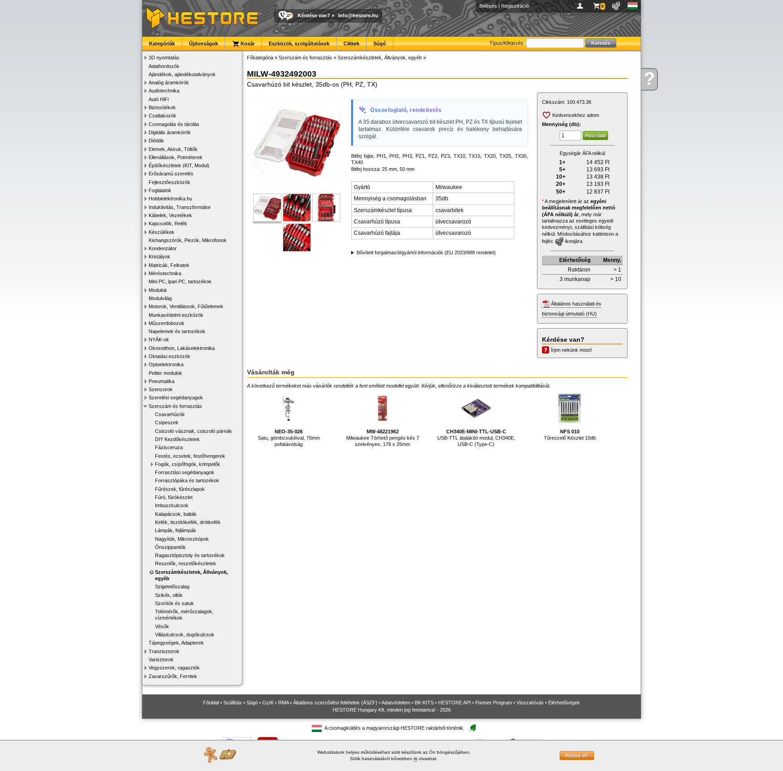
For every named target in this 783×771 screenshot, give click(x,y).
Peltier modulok (165, 373)
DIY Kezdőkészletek (177, 439)
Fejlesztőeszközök (169, 182)
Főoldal (211, 702)
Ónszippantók (170, 547)
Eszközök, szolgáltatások (299, 43)
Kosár (247, 43)
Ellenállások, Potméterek (176, 157)
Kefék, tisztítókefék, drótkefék (188, 522)
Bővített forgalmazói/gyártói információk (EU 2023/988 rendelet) (426, 252)
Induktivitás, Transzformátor (180, 207)
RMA (283, 702)
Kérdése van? (314, 15)
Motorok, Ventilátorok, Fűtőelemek (186, 306)
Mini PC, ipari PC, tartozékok (180, 281)
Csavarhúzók (170, 414)
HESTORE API (454, 702)
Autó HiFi (159, 99)
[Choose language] (633, 6)
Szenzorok (161, 389)
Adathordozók (164, 66)
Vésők (162, 626)
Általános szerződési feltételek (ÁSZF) (335, 702)
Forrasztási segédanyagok (184, 472)
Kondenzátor (163, 248)
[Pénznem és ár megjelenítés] (616, 6)
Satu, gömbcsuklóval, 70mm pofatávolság (289, 438)
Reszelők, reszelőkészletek (185, 563)
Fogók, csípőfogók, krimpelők (187, 464)
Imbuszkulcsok (171, 505)
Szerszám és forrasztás (175, 406)
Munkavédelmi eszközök (176, 315)
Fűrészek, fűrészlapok (180, 489)
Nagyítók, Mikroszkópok (182, 539)
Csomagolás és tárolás (174, 124)
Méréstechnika (165, 273)
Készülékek (161, 232)
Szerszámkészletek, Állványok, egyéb (191, 575)
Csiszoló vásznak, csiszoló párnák (193, 431)
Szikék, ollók (169, 595)
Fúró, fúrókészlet (174, 497)
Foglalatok (160, 190)
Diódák (156, 140)
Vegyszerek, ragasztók (174, 667)
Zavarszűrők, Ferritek (173, 676)
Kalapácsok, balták (176, 514)
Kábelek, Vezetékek (170, 215)
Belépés (488, 6)
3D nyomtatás (164, 57)
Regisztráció (515, 6)
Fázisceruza (169, 447)
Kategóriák (162, 43)
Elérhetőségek (564, 702)
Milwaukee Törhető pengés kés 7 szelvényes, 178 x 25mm (382, 438)
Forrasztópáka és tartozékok (187, 480)
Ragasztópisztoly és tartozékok (190, 555)
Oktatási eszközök (169, 356)
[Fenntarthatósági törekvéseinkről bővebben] (472, 728)
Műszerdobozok (166, 323)
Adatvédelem (396, 702)
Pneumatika (161, 381)
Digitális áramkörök (170, 132)
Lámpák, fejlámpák (175, 530)
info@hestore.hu (358, 15)
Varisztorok (161, 659)
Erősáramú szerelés (171, 173)
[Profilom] (581, 6)
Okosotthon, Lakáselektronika (182, 348)
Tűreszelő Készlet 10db (570, 435)
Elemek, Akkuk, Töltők (173, 149)
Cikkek (351, 43)
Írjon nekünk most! (571, 350)
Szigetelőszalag (172, 586)
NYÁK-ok (159, 339)
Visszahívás (530, 702)
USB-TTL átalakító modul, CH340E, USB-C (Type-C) (476, 438)
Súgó (379, 43)
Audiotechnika (164, 90)
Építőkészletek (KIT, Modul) (179, 165)
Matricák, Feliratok (169, 265)
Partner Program (493, 702)
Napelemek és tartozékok (177, 331)
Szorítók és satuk (174, 603)
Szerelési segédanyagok (176, 397)
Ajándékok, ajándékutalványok (182, 74)
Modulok (158, 290)
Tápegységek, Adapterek (176, 642)
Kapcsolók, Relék (168, 223)
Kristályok (159, 256)
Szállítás (232, 702)
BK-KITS (424, 702)
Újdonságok (203, 43)
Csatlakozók (162, 115)
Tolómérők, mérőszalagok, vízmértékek (184, 615)
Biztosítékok (162, 107)
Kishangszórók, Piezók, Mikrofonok (188, 240)
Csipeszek (167, 422)
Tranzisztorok (164, 651)
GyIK (268, 702)
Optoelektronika (166, 364)
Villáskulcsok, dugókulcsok (184, 634)
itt (415, 758)
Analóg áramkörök (169, 82)
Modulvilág (160, 298)
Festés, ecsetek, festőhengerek (190, 456)
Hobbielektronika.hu (170, 198)
